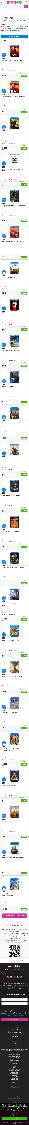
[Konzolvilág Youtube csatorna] (11, 976)
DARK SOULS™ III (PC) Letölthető (10, 133)
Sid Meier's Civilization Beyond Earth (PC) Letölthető (12, 169)
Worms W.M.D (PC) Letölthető (9, 712)
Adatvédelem (5, 1122)
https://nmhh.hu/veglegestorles (14, 942)
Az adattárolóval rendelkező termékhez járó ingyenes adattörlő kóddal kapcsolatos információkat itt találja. (14, 1050)
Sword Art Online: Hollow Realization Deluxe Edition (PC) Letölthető (13, 894)
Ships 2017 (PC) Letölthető (8, 386)
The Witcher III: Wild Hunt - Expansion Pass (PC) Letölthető (14, 858)
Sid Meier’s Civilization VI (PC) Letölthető (12, 676)
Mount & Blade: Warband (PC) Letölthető (12, 459)
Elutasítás (14, 1113)
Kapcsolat (14, 1039)
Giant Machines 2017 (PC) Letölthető (11, 350)
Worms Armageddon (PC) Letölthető (11, 531)
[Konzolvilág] (14, 966)
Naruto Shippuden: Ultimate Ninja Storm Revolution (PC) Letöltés (12, 749)
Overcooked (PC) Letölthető (9, 785)
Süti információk (13, 1122)
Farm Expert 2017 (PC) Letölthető (10, 278)
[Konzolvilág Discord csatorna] (8, 976)
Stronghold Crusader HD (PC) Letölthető (12, 422)
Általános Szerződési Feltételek (19, 1123)
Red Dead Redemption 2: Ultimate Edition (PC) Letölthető (13, 97)
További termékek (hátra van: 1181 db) (15, 915)
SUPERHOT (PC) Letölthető (8, 314)
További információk (18, 1110)
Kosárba (24, 76)
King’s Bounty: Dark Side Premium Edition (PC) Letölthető (13, 206)
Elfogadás (14, 1118)
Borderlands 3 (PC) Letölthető (9, 821)
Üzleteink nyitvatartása (14, 1032)
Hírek (14, 1044)
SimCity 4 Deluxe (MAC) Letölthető (10, 640)
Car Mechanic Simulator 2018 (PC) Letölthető (13, 567)
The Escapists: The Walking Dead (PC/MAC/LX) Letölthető (13, 242)
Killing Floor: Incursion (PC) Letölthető (11, 495)
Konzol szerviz (14, 1036)
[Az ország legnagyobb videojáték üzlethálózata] (14, 2)
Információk (14, 1030)
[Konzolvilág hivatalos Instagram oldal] (21, 976)
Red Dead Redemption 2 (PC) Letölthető (12, 60)
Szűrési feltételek (14, 36)
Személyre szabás (14, 1115)
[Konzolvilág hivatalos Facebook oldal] (18, 976)
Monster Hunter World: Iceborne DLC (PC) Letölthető (12, 604)
